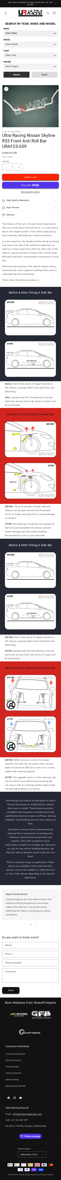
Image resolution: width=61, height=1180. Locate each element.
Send (10, 990)
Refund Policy (12, 1079)
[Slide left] (24, 925)
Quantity (5, 161)
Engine (7, 62)
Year (6, 51)
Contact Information (15, 1054)
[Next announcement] (56, 4)
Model (7, 40)
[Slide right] (37, 925)
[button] (6, 13)
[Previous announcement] (5, 4)
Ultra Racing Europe (22, 1175)
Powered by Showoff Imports (41, 1175)
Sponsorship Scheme (16, 1086)
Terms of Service (13, 1060)
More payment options (30, 192)
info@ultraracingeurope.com (27, 1114)
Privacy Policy (12, 1067)
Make (6, 28)
